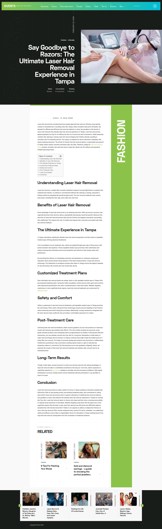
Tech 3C (104, 6)
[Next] (142, 505)
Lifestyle (79, 6)
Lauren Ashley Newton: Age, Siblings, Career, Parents (126, 512)
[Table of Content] (60, 156)
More (121, 6)
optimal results (42, 291)
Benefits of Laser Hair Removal (50, 161)
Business (113, 6)
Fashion (54, 6)
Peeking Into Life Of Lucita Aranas (77, 510)
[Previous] (19, 505)
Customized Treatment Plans (49, 165)
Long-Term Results (46, 172)
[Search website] (155, 6)
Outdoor (88, 6)
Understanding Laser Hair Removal (50, 159)
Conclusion (43, 175)
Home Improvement (66, 6)
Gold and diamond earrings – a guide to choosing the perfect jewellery (83, 470)
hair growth (56, 370)
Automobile (44, 6)
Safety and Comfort (46, 168)
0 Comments (59, 91)
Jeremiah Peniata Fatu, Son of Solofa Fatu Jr (102, 511)
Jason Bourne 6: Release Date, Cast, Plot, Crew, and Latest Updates (53, 513)
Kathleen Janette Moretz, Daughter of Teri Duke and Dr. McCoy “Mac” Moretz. (29, 513)
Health (96, 6)
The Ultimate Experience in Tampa (50, 163)
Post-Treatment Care (46, 170)
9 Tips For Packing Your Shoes (50, 467)
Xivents (9, 6)
